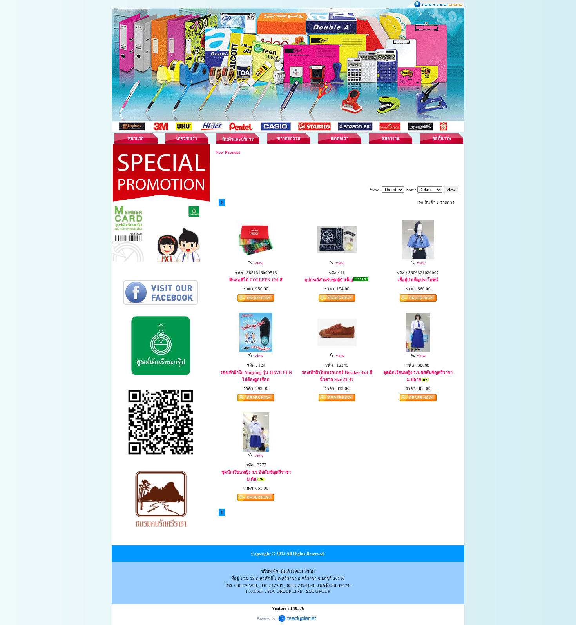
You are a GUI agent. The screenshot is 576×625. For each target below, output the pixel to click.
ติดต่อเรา (339, 138)
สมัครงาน (391, 138)
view (257, 263)
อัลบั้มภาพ (441, 138)
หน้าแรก (136, 138)
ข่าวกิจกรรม (288, 138)
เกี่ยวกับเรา (186, 138)
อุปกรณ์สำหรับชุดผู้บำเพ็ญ (328, 279)
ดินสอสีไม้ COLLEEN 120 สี (256, 279)
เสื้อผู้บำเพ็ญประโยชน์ (418, 279)
